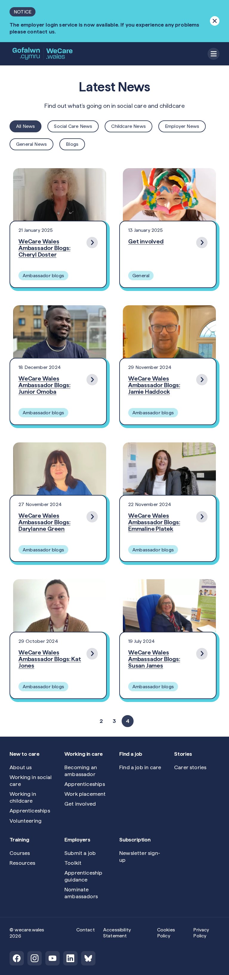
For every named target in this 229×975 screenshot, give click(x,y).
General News (31, 144)
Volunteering (25, 821)
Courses (20, 853)
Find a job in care (140, 767)
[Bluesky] (88, 958)
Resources (22, 863)
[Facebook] (17, 958)
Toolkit (72, 863)
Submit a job (80, 853)
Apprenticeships (30, 810)
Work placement (85, 794)
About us (21, 767)
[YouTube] (52, 958)
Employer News (182, 126)
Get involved (80, 804)
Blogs (72, 144)
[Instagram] (34, 958)
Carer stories (190, 767)
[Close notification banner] (214, 21)
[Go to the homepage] (43, 54)
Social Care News (73, 126)
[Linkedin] (70, 958)
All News (25, 126)
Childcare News (128, 126)
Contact (85, 929)
